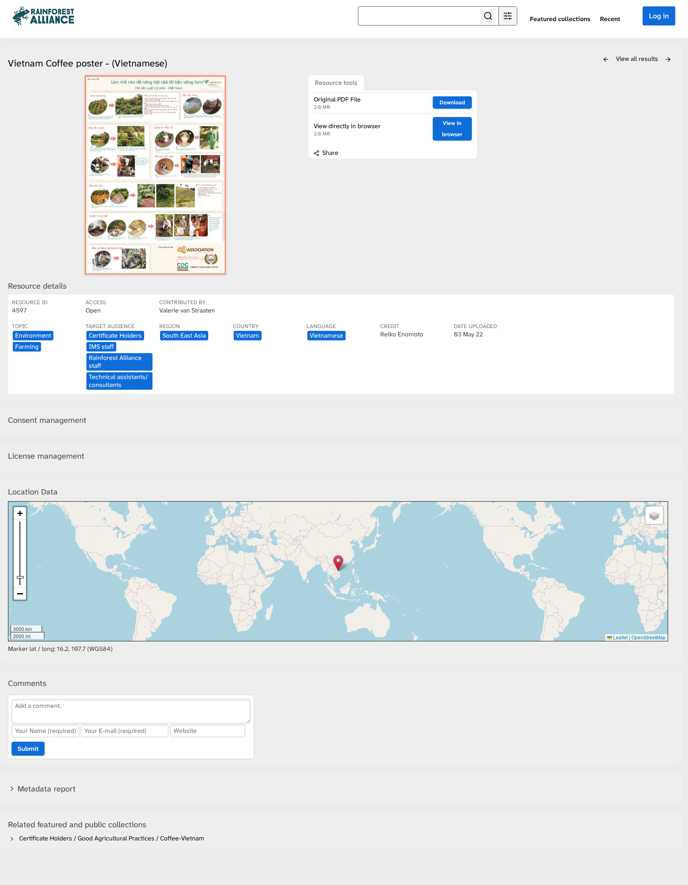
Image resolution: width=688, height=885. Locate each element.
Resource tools (336, 82)
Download (452, 102)
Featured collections (560, 19)
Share (329, 152)
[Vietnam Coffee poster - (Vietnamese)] (155, 174)
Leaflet (620, 637)
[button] (338, 563)
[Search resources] (488, 16)
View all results (638, 59)
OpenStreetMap (648, 637)
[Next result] (668, 59)
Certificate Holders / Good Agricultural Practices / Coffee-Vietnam (110, 838)
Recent (610, 19)
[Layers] (654, 515)
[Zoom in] (20, 513)
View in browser (452, 128)
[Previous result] (606, 59)
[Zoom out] (20, 594)
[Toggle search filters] (507, 16)
